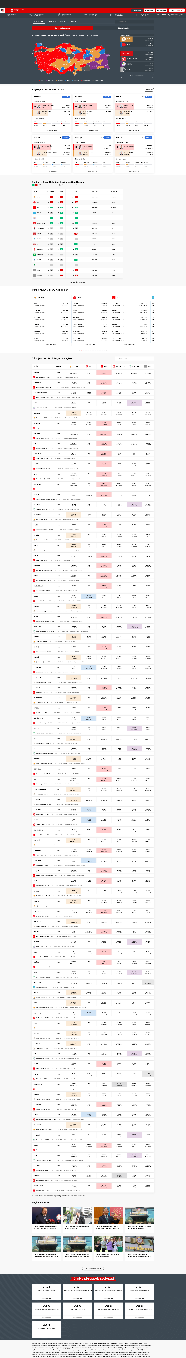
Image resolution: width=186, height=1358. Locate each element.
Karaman (76, 313)
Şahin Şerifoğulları (41, 658)
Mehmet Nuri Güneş (42, 749)
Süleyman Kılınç (75, 383)
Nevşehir (37, 978)
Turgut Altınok (88, 108)
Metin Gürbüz (40, 1064)
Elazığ (36, 653)
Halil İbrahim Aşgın (41, 607)
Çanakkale (38, 582)
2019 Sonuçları (149, 6)
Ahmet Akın (39, 485)
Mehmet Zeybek (70, 393)
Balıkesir (37, 480)
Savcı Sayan (67, 403)
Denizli (36, 612)
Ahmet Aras (39, 963)
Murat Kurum (46, 108)
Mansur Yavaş (87, 101)
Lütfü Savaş (68, 739)
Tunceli (37, 1131)
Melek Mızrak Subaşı (42, 525)
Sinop (36, 1060)
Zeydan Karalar (47, 142)
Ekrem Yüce (69, 1034)
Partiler (73, 17)
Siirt (35, 1050)
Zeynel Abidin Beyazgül (78, 1085)
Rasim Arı (39, 983)
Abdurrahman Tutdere (42, 383)
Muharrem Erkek (41, 586)
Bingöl (36, 531)
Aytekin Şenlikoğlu (69, 708)
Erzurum (37, 313)
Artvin (36, 460)
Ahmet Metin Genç (41, 1125)
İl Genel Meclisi (123, 24)
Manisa (115, 313)
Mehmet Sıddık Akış (42, 729)
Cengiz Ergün (67, 932)
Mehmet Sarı (68, 424)
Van (35, 1151)
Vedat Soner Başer (41, 719)
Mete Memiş (39, 515)
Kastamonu (38, 826)
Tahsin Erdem (40, 1186)
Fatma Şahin (39, 698)
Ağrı (35, 399)
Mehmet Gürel (40, 1166)
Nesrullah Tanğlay (41, 546)
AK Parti (129, 35)
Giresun (115, 327)
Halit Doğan (39, 1044)
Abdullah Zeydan (41, 1156)
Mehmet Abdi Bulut (71, 881)
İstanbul (37, 765)
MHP (128, 40)
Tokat (75, 306)
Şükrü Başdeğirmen (41, 759)
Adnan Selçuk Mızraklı (76, 627)
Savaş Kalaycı (40, 810)
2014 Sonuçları (161, 6)
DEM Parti (130, 60)
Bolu (36, 551)
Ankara (115, 299)
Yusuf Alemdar (40, 1034)
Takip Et (65, 93)
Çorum (36, 602)
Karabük (37, 795)
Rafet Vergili (69, 800)
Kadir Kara (67, 1014)
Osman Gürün (64, 963)
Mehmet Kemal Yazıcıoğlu (43, 1115)
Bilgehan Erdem (40, 464)
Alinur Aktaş (128, 148)
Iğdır (35, 745)
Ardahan (37, 450)
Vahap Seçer (40, 952)
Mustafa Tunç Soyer (69, 780)
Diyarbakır (38, 623)
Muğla (114, 320)
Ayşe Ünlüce (39, 688)
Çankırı (75, 299)
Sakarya (37, 1029)
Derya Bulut (39, 861)
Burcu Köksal (40, 393)
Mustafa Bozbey (129, 142)
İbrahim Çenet (40, 1014)
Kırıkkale (37, 846)
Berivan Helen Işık (69, 1054)
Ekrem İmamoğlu (48, 101)
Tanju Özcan (39, 556)
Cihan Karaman (71, 729)
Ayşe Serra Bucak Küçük (43, 627)
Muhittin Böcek (88, 142)
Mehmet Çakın (69, 1146)
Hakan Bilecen (40, 881)
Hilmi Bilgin (67, 1075)
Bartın (36, 490)
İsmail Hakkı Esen (41, 597)
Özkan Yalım (39, 1146)
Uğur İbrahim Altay (41, 902)
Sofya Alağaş (40, 1054)
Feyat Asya (70, 973)
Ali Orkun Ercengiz (41, 566)
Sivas (36, 1070)
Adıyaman (37, 379)
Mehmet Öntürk (40, 739)
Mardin (36, 938)
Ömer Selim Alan (70, 1186)
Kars (36, 816)
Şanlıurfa (38, 1080)
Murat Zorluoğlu (73, 1125)
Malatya (37, 327)
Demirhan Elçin (69, 464)
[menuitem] (72, 63)
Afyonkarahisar (40, 389)
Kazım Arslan (40, 1176)
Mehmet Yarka (40, 1095)
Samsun (37, 1039)
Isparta (37, 755)
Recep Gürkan (69, 647)
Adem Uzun (39, 1075)
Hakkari (37, 724)
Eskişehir (37, 684)
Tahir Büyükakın (40, 891)
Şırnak (36, 334)
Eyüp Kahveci (40, 912)
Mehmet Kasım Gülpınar (43, 1085)
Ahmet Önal (39, 851)
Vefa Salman (67, 1166)
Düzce (36, 633)
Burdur (37, 562)
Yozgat (37, 1172)
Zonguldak (116, 334)
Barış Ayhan (66, 1064)
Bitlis (36, 541)
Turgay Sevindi (40, 424)
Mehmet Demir (69, 505)
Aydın (36, 470)
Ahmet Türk (39, 942)
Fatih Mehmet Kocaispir (50, 148)
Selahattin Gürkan (67, 922)
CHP (128, 49)
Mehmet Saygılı (68, 851)
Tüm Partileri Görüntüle (137, 72)
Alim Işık (66, 912)
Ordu (154, 313)
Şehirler (51, 17)
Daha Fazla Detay (52, 126)
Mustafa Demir (69, 1044)
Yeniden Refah (132, 54)
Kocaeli (37, 887)
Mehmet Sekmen (41, 678)
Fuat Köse (39, 708)
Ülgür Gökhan (68, 586)
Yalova (37, 1161)
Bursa (36, 572)
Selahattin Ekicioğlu (42, 871)
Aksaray (37, 409)
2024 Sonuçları (137, 6)
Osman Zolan (74, 617)
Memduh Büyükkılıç (41, 841)
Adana (36, 368)
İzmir (35, 775)
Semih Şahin (71, 525)
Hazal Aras (39, 403)
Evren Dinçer (39, 414)
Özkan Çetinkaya (41, 800)
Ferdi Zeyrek (40, 932)
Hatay (36, 734)
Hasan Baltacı (40, 830)
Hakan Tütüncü (88, 148)
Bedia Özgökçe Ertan (71, 1156)
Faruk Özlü (39, 637)
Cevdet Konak (40, 1136)
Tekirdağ (37, 1100)
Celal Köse (68, 1176)
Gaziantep (38, 694)
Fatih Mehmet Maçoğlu (70, 1136)
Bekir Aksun (39, 668)
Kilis (35, 877)
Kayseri (37, 836)
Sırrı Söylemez (40, 973)
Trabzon (37, 306)
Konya (36, 320)
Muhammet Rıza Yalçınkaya (44, 495)
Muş (35, 968)
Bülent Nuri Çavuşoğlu (42, 617)
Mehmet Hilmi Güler (41, 1003)
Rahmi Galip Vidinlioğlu (70, 830)
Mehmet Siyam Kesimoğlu (72, 861)
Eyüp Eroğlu (76, 1115)
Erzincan (76, 334)
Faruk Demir (39, 454)
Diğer (128, 65)
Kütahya (37, 907)
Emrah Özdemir (40, 993)
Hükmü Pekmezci (68, 515)
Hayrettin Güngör (69, 790)
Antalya (37, 440)
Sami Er (38, 922)
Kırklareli (76, 327)
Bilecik (36, 521)
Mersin (114, 306)
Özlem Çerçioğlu (41, 475)
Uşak (36, 1141)
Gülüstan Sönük (40, 505)
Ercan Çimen (72, 719)
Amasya (37, 419)
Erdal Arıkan (39, 536)
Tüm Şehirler (149, 85)
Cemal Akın (74, 495)
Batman (37, 501)
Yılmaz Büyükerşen (68, 688)
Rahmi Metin (39, 1024)
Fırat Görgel (39, 790)
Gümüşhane (77, 320)
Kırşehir (37, 867)
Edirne (36, 643)
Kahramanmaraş (40, 785)
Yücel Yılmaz (67, 485)
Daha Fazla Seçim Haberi (93, 1265)
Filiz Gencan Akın (41, 647)
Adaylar (63, 17)
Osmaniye (37, 1009)
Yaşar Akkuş (70, 749)
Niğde (36, 989)
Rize (35, 299)
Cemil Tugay (128, 101)
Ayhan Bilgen (68, 820)
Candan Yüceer (40, 1105)
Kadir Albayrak (69, 1105)
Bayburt (37, 511)
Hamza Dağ (128, 108)
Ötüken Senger (40, 820)
